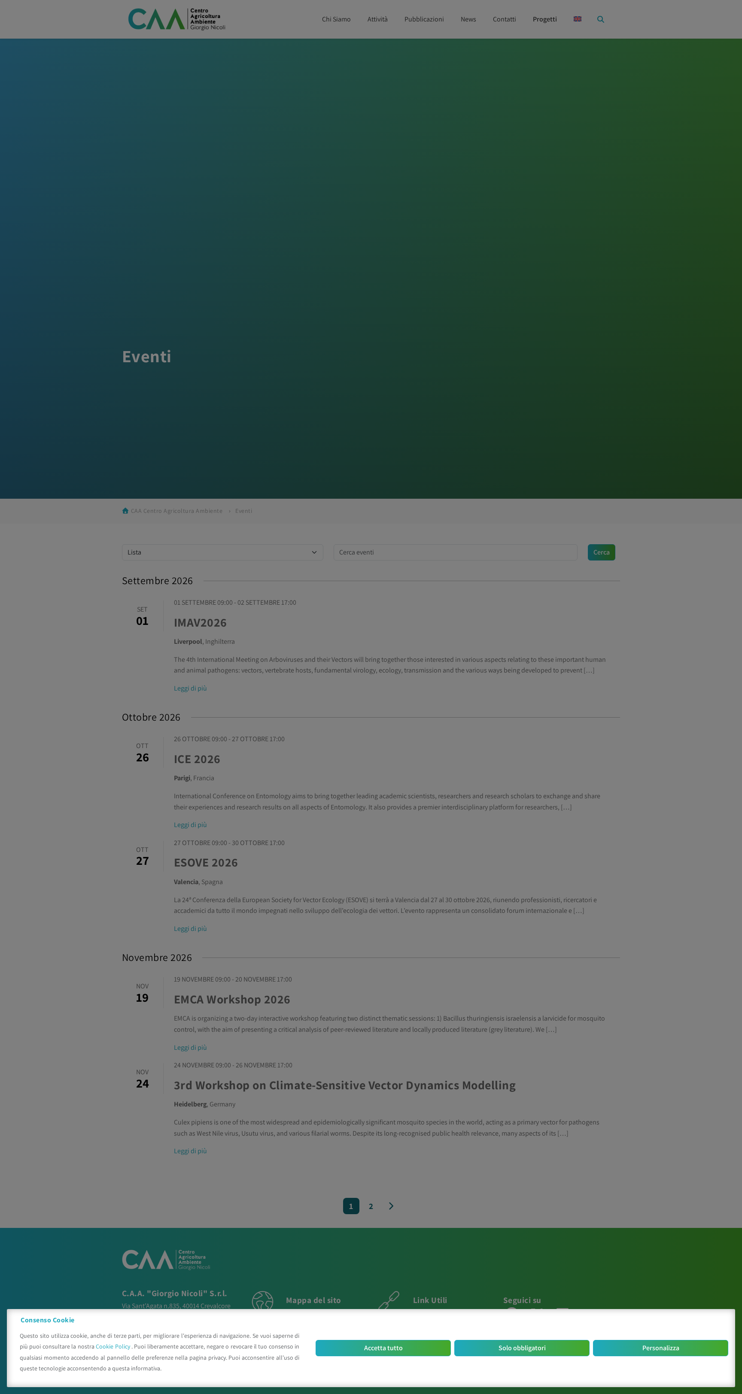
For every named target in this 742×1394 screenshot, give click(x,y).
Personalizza (660, 1347)
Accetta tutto (383, 1347)
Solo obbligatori (522, 1347)
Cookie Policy (113, 1346)
